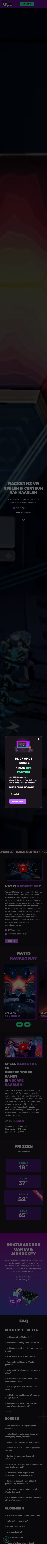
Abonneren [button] (18, 801)
